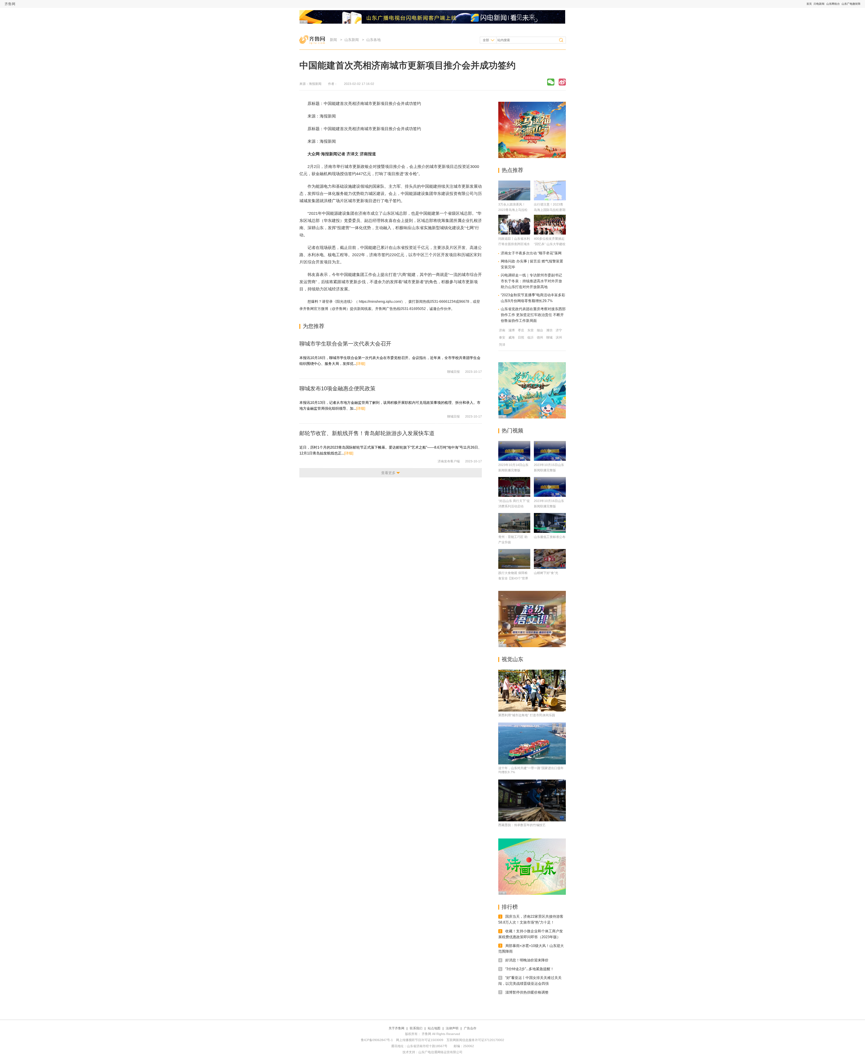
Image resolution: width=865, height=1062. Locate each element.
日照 (521, 337)
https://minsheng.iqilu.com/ (380, 301)
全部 (486, 40)
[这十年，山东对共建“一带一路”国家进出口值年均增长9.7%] (532, 743)
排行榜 (510, 907)
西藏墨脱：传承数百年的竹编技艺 (522, 825)
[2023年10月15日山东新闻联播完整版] (550, 451)
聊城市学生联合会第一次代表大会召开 (345, 344)
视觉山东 (512, 659)
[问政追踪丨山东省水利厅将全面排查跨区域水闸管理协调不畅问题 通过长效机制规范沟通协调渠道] (514, 233)
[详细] (360, 364)
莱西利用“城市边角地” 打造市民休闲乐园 (526, 715)
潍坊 (549, 330)
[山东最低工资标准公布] (550, 523)
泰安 (502, 337)
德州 (540, 337)
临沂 (530, 337)
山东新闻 (351, 40)
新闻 (333, 40)
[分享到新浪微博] (562, 82)
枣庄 (521, 330)
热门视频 (512, 430)
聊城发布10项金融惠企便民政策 (337, 388)
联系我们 (416, 1028)
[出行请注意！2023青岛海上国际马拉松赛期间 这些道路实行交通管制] (550, 199)
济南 (502, 330)
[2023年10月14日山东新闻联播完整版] (514, 451)
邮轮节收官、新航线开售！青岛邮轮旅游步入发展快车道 (367, 433)
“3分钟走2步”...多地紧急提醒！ (529, 969)
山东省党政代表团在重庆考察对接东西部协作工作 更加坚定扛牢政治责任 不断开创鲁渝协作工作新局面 (533, 315)
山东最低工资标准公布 (549, 537)
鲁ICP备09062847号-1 (377, 1040)
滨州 (559, 337)
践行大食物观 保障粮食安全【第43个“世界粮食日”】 (513, 578)
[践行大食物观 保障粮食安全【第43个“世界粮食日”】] (514, 559)
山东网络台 (833, 3)
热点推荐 (512, 170)
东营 (530, 330)
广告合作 (470, 1028)
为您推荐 (313, 326)
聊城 (549, 337)
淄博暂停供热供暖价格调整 (527, 992)
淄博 (511, 330)
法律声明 (452, 1028)
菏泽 (502, 344)
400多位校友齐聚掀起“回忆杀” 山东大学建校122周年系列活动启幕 (549, 244)
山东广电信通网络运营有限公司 (440, 1052)
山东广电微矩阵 (851, 3)
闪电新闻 (819, 3)
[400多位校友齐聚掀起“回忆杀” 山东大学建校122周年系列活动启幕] (550, 233)
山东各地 (373, 40)
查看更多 (388, 473)
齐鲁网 (10, 4)
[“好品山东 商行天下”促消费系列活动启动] (514, 487)
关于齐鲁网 (396, 1028)
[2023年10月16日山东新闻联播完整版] (550, 487)
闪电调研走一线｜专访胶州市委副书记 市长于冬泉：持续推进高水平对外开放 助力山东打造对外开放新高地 (531, 281)
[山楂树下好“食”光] (550, 559)
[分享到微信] (550, 82)
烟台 (540, 330)
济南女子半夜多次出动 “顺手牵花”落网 (531, 253)
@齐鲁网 (339, 309)
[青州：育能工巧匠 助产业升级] (514, 523)
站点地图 (434, 1028)
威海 (511, 337)
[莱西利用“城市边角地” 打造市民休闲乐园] (532, 691)
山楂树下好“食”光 (546, 573)
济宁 (559, 330)
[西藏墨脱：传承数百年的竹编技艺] (532, 800)
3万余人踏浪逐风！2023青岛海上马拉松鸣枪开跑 (513, 210)
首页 (809, 3)
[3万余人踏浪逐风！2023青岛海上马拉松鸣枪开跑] (514, 199)
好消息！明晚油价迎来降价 (527, 960)
